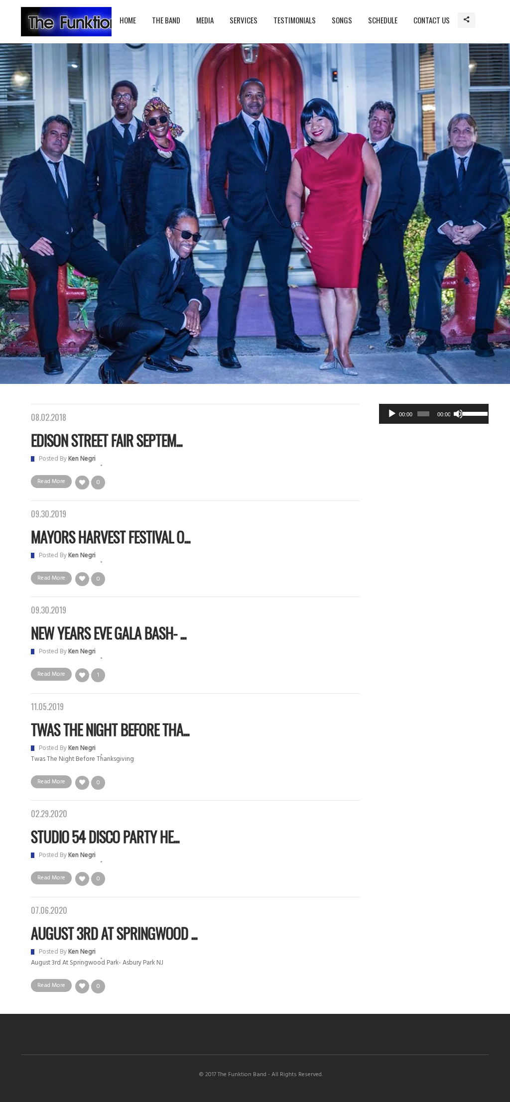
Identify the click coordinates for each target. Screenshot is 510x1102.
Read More (51, 482)
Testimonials (294, 19)
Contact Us (431, 19)
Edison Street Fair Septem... (106, 440)
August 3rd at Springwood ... (114, 933)
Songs (342, 19)
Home (128, 19)
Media (205, 19)
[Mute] (458, 414)
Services (243, 19)
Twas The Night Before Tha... (110, 729)
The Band (166, 19)
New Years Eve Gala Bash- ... (108, 632)
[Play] (392, 414)
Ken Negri (82, 459)
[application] (434, 414)
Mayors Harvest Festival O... (110, 536)
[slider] (473, 413)
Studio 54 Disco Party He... (105, 836)
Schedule (382, 19)
